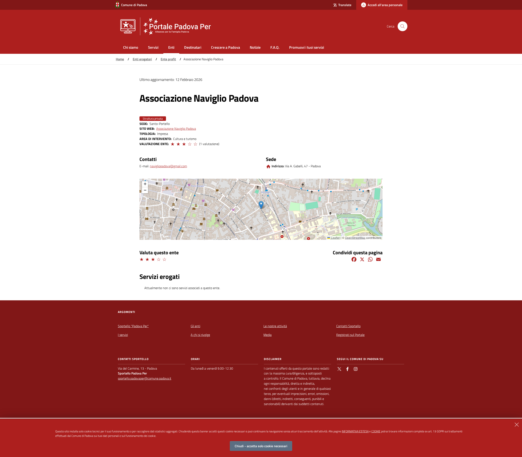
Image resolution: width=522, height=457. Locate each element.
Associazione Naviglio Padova (176, 128)
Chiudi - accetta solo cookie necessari (261, 446)
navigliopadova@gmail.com (168, 166)
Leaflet (335, 238)
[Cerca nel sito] (402, 26)
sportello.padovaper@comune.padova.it (144, 378)
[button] (172, 143)
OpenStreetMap (355, 238)
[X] (362, 259)
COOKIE (375, 431)
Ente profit (168, 59)
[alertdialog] (261, 438)
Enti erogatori (142, 59)
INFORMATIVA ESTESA (355, 431)
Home (120, 59)
